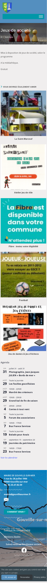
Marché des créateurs (21, 392)
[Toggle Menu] (41, 16)
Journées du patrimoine (22, 443)
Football (23, 300)
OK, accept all (10, 577)
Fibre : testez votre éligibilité (23, 246)
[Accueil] (1, 37)
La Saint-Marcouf (23, 139)
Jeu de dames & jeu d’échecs (23, 354)
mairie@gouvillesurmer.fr (17, 494)
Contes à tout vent (19, 409)
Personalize (25, 577)
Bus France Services (20, 426)
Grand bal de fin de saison (23, 400)
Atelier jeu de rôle (23, 193)
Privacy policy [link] (40, 577)
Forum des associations (22, 417)
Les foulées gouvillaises (22, 383)
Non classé (9, 37)
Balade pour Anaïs (19, 434)
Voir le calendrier (9, 457)
